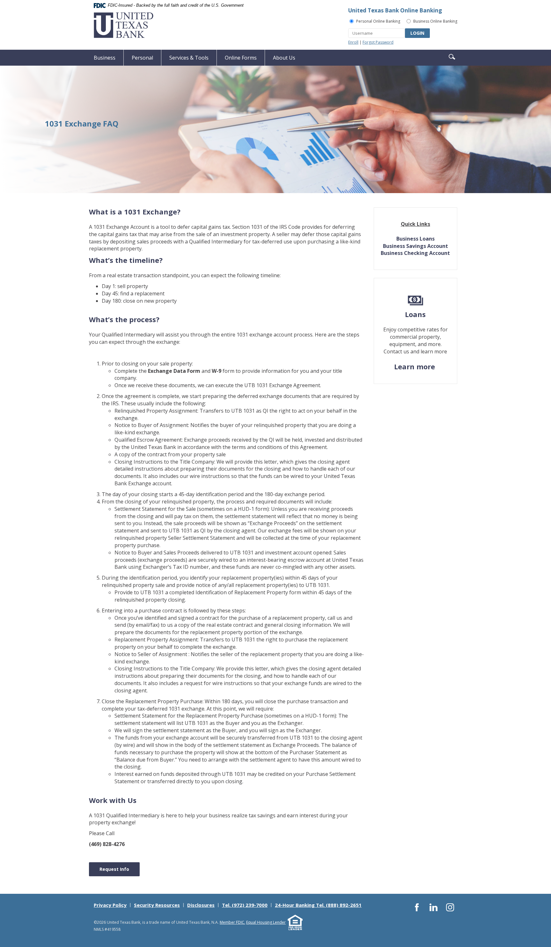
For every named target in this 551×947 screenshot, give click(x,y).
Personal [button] (142, 57)
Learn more (415, 366)
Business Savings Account (415, 245)
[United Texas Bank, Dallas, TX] (123, 25)
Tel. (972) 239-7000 (245, 905)
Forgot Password (378, 42)
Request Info (114, 869)
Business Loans (415, 238)
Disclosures (201, 905)
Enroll (353, 42)
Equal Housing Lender (266, 922)
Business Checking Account (415, 253)
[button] (452, 56)
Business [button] (104, 57)
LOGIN (417, 33)
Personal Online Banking (378, 21)
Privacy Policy (110, 905)
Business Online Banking (435, 21)
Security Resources (157, 905)
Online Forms (241, 57)
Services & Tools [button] (189, 57)
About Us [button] (284, 57)
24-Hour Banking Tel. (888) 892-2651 (318, 905)
